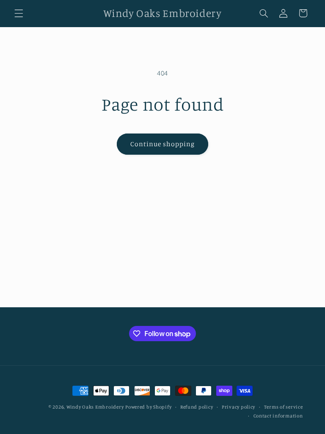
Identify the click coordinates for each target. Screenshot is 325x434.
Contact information (278, 416)
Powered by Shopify (148, 407)
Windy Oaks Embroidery (95, 407)
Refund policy (196, 407)
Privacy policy (238, 407)
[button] (18, 13)
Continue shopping (162, 144)
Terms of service (283, 407)
